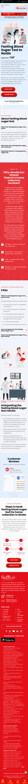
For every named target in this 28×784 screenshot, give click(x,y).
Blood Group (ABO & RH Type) (11, 686)
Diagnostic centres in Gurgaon (11, 753)
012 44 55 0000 (9, 597)
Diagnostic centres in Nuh (10, 760)
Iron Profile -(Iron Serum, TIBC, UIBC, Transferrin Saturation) (13, 665)
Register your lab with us (7, 616)
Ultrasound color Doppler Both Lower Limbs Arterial (13, 716)
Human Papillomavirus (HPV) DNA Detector (12, 682)
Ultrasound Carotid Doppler (11, 720)
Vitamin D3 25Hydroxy (17, 654)
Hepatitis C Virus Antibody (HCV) (14, 695)
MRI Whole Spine (14, 701)
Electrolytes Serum (10, 685)
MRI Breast (6, 703)
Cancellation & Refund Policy (11, 776)
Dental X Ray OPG (9, 707)
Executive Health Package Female (12, 746)
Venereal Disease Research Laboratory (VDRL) (10, 697)
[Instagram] (21, 631)
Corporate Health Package (12, 743)
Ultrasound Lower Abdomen (12, 719)
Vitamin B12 (6, 654)
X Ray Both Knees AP (18, 706)
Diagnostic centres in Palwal (11, 767)
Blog (18, 609)
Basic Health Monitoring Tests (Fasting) (11, 732)
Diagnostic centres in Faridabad (12, 763)
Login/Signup (24, 1)
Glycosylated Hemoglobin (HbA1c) (12, 655)
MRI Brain (5, 701)
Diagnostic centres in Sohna (11, 755)
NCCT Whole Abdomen (9, 710)
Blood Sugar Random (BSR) (10, 657)
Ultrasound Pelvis (8, 714)
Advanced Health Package (10, 729)
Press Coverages (20, 614)
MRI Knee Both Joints (9, 704)
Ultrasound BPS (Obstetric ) (10, 713)
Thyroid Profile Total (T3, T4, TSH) (12, 660)
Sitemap (19, 617)
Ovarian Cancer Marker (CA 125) (12, 676)
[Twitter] (10, 631)
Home (5, 18)
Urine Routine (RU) (8, 649)
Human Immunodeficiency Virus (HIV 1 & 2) (13, 688)
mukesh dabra (23, 476)
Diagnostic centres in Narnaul (11, 762)
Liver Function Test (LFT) (9, 651)
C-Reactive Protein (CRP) (15, 667)
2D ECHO (5, 675)
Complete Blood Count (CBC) (11, 648)
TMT (4, 669)
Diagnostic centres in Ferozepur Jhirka (13, 757)
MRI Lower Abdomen (16, 703)
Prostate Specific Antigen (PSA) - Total (12, 722)
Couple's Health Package (10, 730)
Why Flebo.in (6, 620)
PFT (5, 667)
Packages (6, 609)
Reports (5, 614)
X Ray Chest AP (7, 706)
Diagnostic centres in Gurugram (12, 765)
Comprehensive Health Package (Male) (12, 741)
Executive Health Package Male (11, 745)
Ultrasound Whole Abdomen (12, 673)
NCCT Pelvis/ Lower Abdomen (11, 711)
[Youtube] (14, 631)
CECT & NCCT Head (8, 709)
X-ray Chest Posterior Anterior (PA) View (13, 671)
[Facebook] (6, 631)
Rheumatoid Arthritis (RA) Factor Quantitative (12, 678)
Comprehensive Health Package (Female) (12, 736)
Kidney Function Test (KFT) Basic (12, 652)
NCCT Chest (19, 709)
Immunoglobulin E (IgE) (9, 661)
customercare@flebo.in (11, 601)
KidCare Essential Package (10, 748)
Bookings (5, 612)
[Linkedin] (17, 631)
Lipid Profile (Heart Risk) (9, 658)
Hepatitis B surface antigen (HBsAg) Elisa (13, 693)
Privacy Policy (17, 777)
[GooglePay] (8, 640)
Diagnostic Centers (20, 620)
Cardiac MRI (19, 704)
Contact (19, 611)
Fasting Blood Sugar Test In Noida (16, 18)
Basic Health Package (9, 727)
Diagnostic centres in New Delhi (11, 752)
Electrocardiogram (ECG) (10, 663)
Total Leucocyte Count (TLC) (12, 700)
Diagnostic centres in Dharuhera (13, 758)
